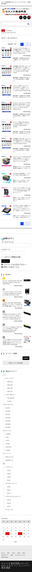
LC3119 (7, 443)
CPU (8, 553)
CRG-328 (10, 388)
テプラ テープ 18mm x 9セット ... (11, 32)
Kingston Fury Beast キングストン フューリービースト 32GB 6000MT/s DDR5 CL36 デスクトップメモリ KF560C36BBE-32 (12, 316)
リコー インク (7, 453)
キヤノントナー (9, 378)
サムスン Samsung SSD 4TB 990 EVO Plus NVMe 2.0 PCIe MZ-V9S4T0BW (12, 282)
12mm (9, 470)
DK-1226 (7, 421)
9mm (8, 480)
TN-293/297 (11, 398)
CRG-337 (9, 391)
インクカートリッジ (20, 555)
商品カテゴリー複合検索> (16, 363)
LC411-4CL (8, 447)
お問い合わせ (4, 557)
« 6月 (15, 542)
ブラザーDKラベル (8, 404)
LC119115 (7, 434)
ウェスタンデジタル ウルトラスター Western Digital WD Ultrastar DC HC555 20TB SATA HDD (12, 293)
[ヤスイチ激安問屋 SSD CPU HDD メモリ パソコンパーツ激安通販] (16, 11)
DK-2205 (8, 424)
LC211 (7, 437)
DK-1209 (7, 411)
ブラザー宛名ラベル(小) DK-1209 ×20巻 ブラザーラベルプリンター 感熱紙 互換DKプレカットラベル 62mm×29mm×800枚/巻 (12, 342)
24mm (9, 477)
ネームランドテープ (11, 483)
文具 (4, 463)
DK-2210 (7, 427)
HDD (23, 553)
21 (20, 533)
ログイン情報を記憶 (12, 257)
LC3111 (7, 440)
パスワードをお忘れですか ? (14, 264)
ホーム (3, 553)
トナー (4, 375)
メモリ (13, 553)
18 (7, 533)
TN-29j (9, 401)
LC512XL (7, 450)
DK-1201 (7, 408)
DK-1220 (7, 417)
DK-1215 (7, 414)
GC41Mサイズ (9, 460)
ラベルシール (9, 509)
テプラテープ (9, 467)
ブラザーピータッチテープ (12, 496)
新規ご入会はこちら (11, 267)
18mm (9, 473)
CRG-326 (10, 385)
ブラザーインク (7, 430)
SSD (19, 553)
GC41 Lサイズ (9, 457)
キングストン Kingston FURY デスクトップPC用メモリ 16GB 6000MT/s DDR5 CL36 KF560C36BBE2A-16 (12, 329)
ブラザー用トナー (10, 394)
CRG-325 (9, 381)
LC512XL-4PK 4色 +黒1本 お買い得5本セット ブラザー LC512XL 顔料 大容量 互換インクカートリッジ (12, 304)
